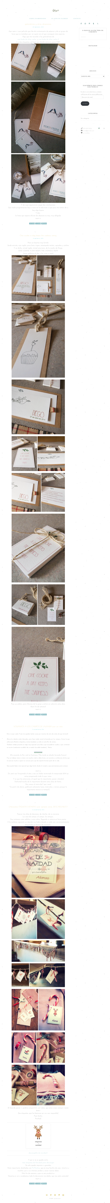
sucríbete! (85, 103)
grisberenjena (55, 10)
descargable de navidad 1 (38, 1153)
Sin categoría (85, 118)
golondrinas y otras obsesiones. (38, 24)
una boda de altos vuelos (27, 39)
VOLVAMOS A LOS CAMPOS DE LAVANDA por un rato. (38, 726)
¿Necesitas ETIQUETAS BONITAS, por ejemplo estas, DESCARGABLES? (38, 807)
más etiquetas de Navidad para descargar (38, 1163)
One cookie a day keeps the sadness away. (38, 235)
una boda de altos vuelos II (49, 39)
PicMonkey (36, 1168)
